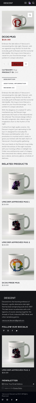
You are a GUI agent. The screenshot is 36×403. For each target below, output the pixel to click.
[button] (25, 3)
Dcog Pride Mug (11, 283)
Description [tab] (9, 79)
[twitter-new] (16, 331)
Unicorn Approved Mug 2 (16, 242)
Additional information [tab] (15, 83)
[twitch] (4, 331)
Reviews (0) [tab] (9, 87)
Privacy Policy (17, 388)
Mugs (15, 70)
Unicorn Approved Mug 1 (16, 202)
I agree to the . (13, 388)
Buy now (17, 64)
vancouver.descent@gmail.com (13, 320)
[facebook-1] (12, 331)
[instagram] (8, 331)
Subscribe (32, 384)
